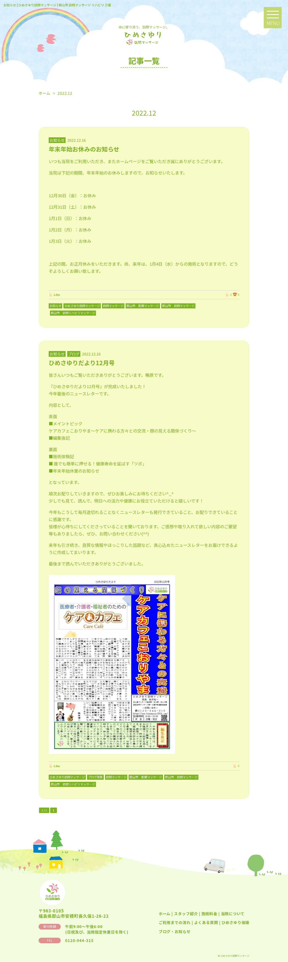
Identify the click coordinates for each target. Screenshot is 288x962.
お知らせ (55, 306)
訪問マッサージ (113, 306)
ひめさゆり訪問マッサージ (82, 306)
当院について (233, 913)
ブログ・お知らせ (175, 931)
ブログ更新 (95, 777)
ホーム (165, 913)
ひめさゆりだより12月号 (82, 362)
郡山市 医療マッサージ (143, 306)
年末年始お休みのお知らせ (84, 149)
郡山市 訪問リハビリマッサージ (73, 313)
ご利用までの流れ (175, 922)
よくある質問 (206, 922)
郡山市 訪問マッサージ (178, 306)
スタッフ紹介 (186, 913)
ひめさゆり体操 (235, 922)
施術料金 (209, 913)
